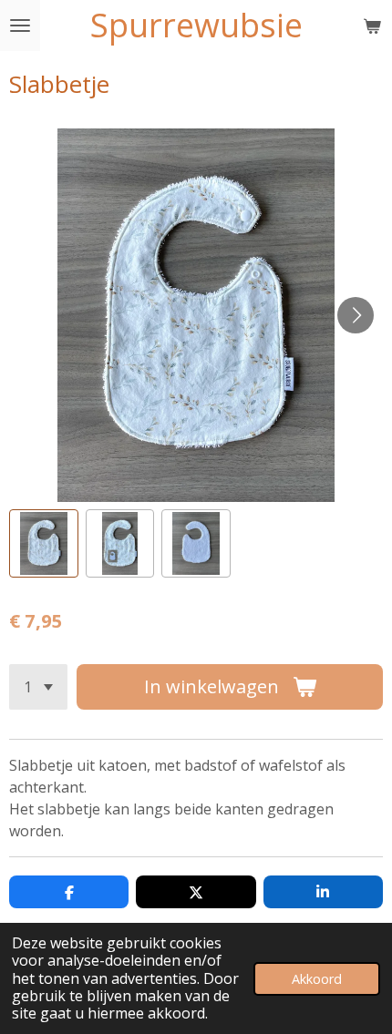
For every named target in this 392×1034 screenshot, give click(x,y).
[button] (43, 543)
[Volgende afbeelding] (355, 315)
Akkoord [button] (317, 979)
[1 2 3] (38, 687)
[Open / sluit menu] (20, 25)
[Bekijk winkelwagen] (372, 25)
